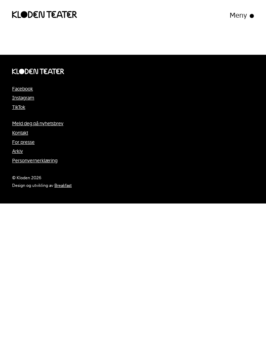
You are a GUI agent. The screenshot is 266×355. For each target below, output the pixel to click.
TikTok (18, 107)
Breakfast (63, 185)
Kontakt (20, 133)
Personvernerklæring (34, 160)
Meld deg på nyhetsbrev (37, 123)
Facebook (22, 89)
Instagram (23, 98)
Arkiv (17, 151)
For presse (23, 142)
